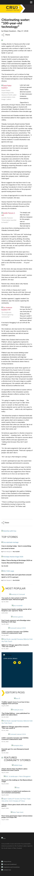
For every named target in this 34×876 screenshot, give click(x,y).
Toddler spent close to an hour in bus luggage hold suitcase (15, 702)
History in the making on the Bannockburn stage (17, 780)
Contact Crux (7, 870)
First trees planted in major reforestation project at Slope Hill (17, 816)
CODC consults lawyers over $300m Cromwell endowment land (15, 632)
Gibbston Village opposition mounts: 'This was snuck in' (15, 645)
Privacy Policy (7, 861)
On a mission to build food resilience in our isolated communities (16, 792)
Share (7, 35)
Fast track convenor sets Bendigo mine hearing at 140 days (16, 621)
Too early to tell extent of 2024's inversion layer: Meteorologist (14, 598)
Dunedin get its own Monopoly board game (15, 749)
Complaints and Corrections (11, 867)
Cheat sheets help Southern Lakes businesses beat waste (14, 769)
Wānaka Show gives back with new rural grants (16, 805)
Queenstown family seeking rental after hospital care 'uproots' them (17, 609)
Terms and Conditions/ (10, 864)
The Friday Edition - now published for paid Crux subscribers (16, 714)
